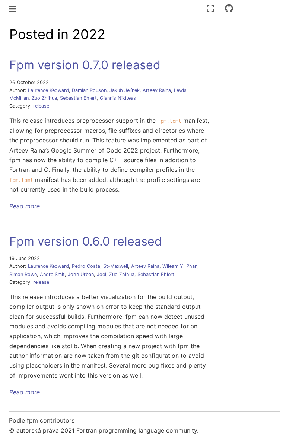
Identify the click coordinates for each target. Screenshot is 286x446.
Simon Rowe (23, 274)
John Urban (81, 274)
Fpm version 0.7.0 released (85, 65)
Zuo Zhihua (44, 98)
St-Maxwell (115, 266)
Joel (101, 274)
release (41, 106)
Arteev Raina (157, 90)
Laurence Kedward (48, 90)
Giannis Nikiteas (118, 98)
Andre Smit (52, 274)
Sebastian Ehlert (78, 98)
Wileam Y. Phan (179, 266)
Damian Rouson (89, 90)
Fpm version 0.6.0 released (85, 241)
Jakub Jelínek (124, 90)
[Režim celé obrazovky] (210, 8)
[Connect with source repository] (229, 8)
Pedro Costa (86, 266)
